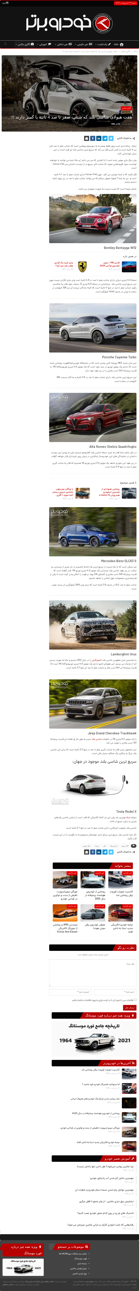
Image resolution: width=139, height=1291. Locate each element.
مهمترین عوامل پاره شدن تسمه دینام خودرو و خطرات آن (104, 1190)
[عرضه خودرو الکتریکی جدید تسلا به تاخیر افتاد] (120, 913)
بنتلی (104, 846)
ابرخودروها (114, 846)
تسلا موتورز (86, 846)
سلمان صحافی (8, 1284)
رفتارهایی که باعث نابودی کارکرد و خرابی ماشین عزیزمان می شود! (100, 1225)
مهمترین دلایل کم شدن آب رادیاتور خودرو (112, 1178)
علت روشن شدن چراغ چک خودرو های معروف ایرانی (95, 1099)
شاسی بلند (97, 739)
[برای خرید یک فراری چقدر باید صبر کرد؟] (82, 266)
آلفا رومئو (125, 846)
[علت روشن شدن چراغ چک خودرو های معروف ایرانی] (129, 1103)
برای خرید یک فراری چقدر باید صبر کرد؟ (63, 264)
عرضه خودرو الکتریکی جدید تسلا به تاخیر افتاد (98, 1142)
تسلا (128, 817)
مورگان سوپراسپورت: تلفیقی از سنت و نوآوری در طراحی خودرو (90, 1128)
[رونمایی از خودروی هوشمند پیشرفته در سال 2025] (93, 880)
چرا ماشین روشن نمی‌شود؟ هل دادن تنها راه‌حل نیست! (105, 1167)
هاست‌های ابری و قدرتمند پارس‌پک (39, 1281)
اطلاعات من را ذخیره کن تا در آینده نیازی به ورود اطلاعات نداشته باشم (102, 1000)
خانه (116, 45)
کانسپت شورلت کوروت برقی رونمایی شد (100, 1070)
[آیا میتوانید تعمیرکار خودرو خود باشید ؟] (129, 1088)
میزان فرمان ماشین (78, 1268)
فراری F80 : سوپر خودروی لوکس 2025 (110, 264)
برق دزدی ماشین (80, 1273)
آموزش (43, 45)
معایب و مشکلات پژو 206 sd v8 (73, 1254)
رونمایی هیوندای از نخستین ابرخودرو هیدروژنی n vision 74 (109, 492)
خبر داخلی (62, 45)
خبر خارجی (82, 45)
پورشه (97, 846)
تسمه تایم (82, 1263)
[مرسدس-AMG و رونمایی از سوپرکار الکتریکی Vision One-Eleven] (65, 913)
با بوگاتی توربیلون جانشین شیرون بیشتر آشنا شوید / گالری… (62, 492)
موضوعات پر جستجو (71, 1246)
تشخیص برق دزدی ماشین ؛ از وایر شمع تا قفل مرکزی (106, 1202)
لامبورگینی (97, 660)
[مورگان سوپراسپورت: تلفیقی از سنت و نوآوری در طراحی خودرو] (65, 880)
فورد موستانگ (80, 1258)
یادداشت (102, 45)
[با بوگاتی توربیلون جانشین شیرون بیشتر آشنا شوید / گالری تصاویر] (82, 493)
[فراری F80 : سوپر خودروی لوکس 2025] (129, 266)
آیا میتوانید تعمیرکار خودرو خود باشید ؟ (101, 1084)
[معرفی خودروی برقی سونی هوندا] (93, 913)
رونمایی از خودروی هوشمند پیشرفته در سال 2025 (96, 1113)
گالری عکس (24, 45)
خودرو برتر (89, 1281)
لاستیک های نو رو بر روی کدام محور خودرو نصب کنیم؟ (105, 1213)
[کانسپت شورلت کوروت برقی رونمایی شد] (120, 880)
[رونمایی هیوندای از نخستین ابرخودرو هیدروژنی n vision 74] (129, 493)
